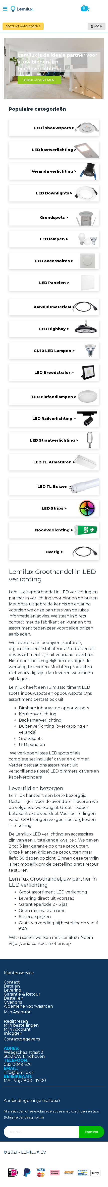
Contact (12, 982)
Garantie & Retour (22, 994)
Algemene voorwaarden (28, 1006)
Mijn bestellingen (21, 1025)
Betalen (12, 986)
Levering (13, 990)
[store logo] (22, 9)
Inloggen (13, 1033)
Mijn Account (17, 1029)
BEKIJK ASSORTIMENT (39, 80)
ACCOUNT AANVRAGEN (22, 26)
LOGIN (97, 26)
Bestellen (13, 998)
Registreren (16, 1021)
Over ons (13, 1002)
